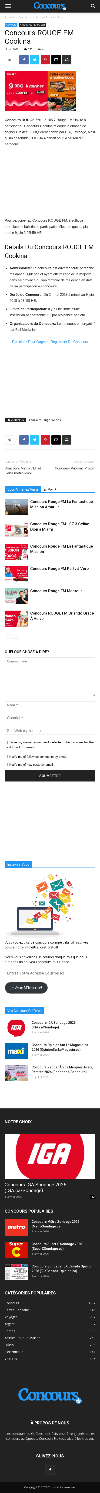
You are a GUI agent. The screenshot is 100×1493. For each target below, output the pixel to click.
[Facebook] (50, 1470)
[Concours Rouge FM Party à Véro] (16, 574)
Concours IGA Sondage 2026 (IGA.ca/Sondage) (36, 1187)
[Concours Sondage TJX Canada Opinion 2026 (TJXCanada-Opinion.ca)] (16, 1272)
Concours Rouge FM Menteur (56, 591)
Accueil (9, 17)
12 (93, 1196)
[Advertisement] (50, 182)
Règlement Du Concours (69, 342)
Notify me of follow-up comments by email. (38, 756)
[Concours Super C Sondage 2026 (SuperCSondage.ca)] (16, 1250)
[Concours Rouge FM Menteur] (16, 596)
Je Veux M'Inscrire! (26, 987)
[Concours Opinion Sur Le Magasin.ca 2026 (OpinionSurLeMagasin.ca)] (16, 1051)
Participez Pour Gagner (30, 342)
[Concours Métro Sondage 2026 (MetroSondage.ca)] (16, 1227)
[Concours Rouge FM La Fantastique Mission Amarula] (16, 507)
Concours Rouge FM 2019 (45, 420)
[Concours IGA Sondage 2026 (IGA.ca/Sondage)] (16, 1028)
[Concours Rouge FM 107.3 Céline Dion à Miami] (16, 529)
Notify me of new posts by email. (31, 764)
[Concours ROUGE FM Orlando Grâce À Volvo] (16, 619)
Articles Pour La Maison (51, 17)
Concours (24, 17)
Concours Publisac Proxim (75, 468)
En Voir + (49, 489)
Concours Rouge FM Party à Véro (59, 568)
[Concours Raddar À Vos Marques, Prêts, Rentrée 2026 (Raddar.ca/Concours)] (16, 1073)
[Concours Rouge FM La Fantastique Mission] (16, 552)
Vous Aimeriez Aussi (22, 489)
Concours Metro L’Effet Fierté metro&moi (23, 470)
